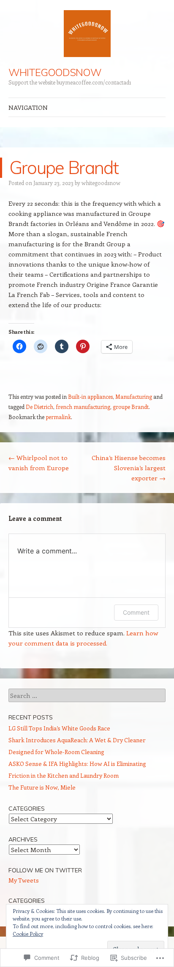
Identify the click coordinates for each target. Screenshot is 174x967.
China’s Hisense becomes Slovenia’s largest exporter (129, 467)
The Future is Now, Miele (42, 787)
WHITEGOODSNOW (54, 72)
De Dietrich (39, 406)
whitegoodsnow (101, 182)
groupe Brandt (131, 406)
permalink (58, 416)
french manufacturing (83, 406)
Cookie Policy (28, 933)
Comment (136, 612)
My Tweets (23, 880)
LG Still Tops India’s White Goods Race (59, 728)
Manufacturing (133, 396)
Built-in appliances (90, 396)
